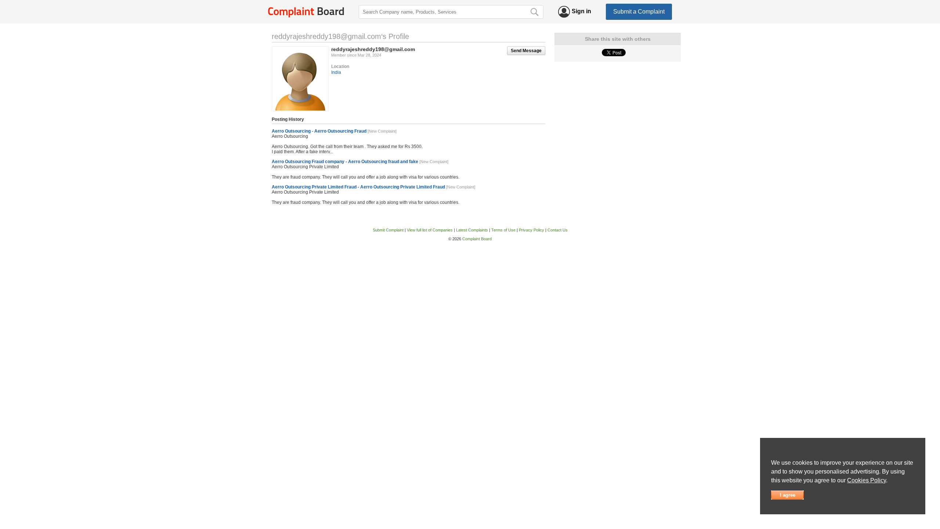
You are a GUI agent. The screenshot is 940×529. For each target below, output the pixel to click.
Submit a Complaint (639, 11)
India (336, 72)
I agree (787, 495)
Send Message (526, 50)
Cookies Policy (866, 480)
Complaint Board (477, 239)
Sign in (581, 11)
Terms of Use (503, 230)
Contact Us (557, 230)
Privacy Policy (531, 230)
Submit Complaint (388, 230)
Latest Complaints (472, 230)
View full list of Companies (430, 230)
